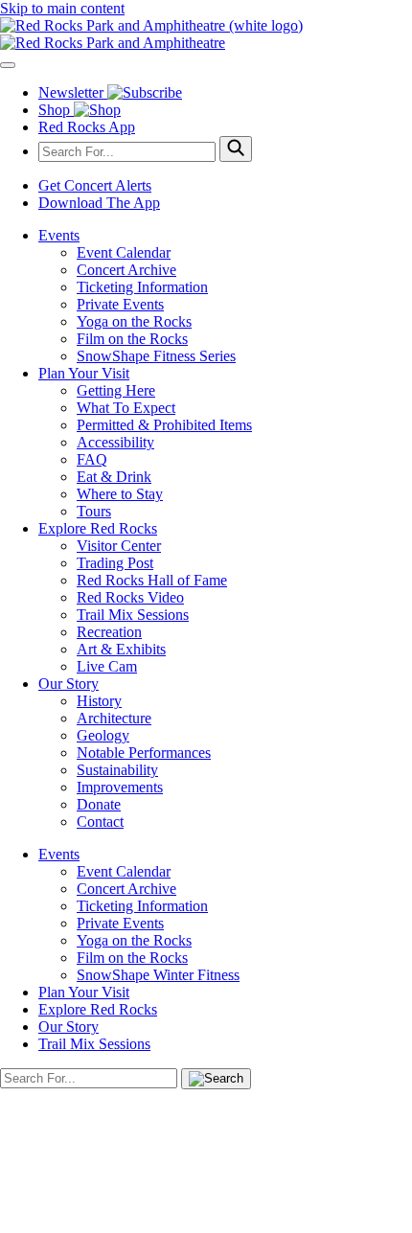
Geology (103, 735)
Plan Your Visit (83, 373)
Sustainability (117, 770)
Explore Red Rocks (97, 528)
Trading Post (115, 563)
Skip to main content (62, 8)
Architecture (114, 718)
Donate (99, 804)
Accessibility (115, 442)
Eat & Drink (114, 476)
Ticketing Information (142, 287)
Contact (100, 821)
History (99, 701)
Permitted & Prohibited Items (164, 425)
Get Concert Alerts (94, 185)
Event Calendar (124, 252)
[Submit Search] (235, 149)
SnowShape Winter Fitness (158, 975)
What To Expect (126, 408)
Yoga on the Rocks (134, 321)
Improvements (120, 787)
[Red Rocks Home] (206, 34)
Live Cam (107, 666)
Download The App (99, 202)
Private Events (120, 304)
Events (59, 235)
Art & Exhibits (121, 649)
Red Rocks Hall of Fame (152, 580)
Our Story (68, 683)
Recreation (109, 632)
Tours (94, 511)
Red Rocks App (86, 127)
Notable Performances (144, 752)
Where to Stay (120, 494)
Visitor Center (119, 545)
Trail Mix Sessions (133, 614)
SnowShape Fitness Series (156, 356)
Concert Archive (126, 270)
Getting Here (116, 390)
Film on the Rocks (132, 339)
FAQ (92, 459)
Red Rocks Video (130, 597)
